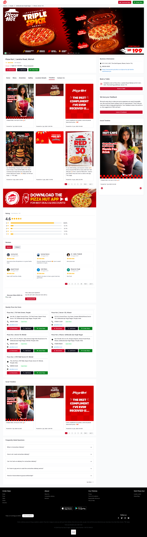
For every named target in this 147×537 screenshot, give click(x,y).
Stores (5, 6)
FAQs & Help (91, 500)
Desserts (4, 502)
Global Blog (136, 496)
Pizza (3, 496)
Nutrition (47, 498)
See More (89, 482)
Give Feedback (28, 516)
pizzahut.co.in (14, 325)
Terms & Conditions (93, 496)
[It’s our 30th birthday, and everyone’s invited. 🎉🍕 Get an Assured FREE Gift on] (79, 148)
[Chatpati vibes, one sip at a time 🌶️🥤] (20, 101)
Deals (3, 494)
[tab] (8, 78)
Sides (3, 498)
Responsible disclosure (94, 498)
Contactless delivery (49, 496)
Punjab (11, 6)
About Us (47, 494)
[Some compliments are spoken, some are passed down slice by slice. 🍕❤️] (79, 101)
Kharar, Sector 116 (38, 6)
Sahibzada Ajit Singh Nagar (23, 6)
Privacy (90, 494)
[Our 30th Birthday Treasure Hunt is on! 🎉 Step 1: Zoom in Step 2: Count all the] (20, 148)
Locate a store (137, 494)
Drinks (4, 500)
